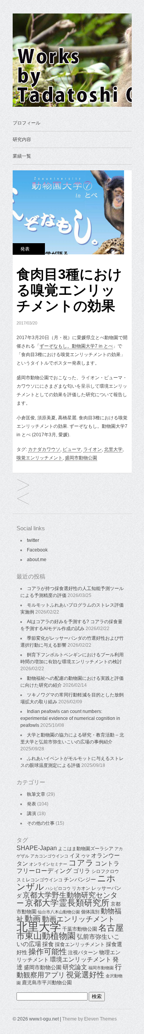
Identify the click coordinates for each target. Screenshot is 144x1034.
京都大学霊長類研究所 (67, 903)
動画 (33, 918)
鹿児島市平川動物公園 (47, 982)
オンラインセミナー (48, 864)
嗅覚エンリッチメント (40, 458)
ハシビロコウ (58, 888)
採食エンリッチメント (80, 944)
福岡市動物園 (101, 967)
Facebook (37, 550)
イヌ (75, 855)
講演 (31, 813)
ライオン (92, 449)
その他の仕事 (41, 823)
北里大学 (113, 449)
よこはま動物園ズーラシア (85, 848)
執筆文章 (36, 794)
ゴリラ (81, 871)
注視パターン (83, 952)
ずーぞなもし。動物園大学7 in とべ (76, 346)
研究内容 (22, 139)
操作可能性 (47, 951)
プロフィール (26, 123)
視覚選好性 (85, 974)
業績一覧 (22, 156)
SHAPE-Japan (37, 848)
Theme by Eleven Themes (89, 1019)
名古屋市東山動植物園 (70, 932)
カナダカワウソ (44, 449)
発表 (25, 249)
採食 (48, 944)
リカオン (81, 888)
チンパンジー (80, 879)
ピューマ (72, 449)
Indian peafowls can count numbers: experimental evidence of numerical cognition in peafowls (70, 718)
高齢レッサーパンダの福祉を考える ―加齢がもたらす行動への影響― (23, 499)
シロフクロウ (105, 871)
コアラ (81, 862)
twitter (33, 540)
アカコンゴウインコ (49, 856)
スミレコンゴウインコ (40, 880)
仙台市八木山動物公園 (59, 912)
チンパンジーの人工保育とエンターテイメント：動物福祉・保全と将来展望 (23, 486)
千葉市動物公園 (79, 929)
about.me (36, 559)
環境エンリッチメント (80, 959)
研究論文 (75, 967)
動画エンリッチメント (78, 919)
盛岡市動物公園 (81, 458)
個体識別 (90, 912)
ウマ (85, 856)
